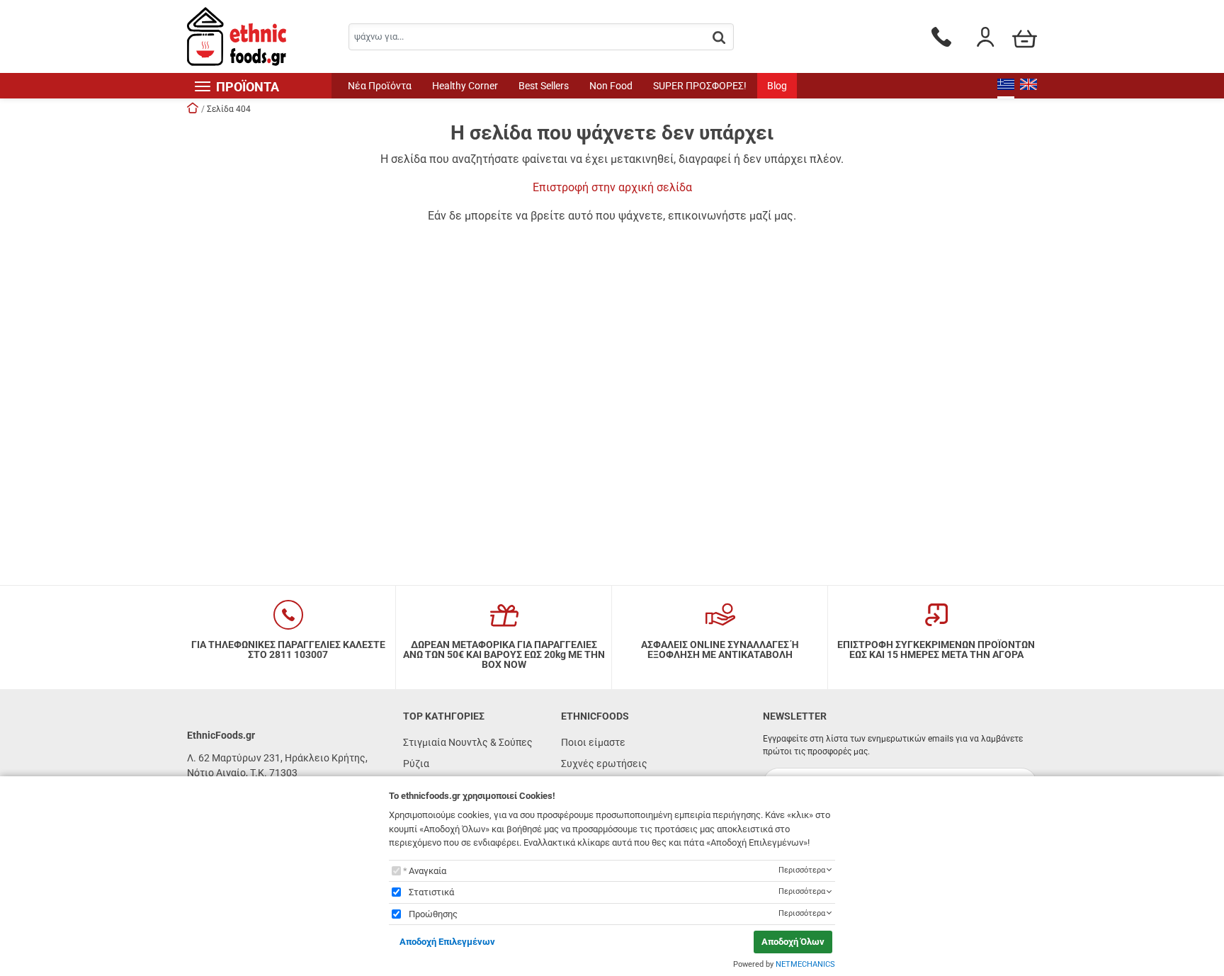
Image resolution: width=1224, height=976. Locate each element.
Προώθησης (433, 914)
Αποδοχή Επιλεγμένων (447, 941)
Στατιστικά (431, 892)
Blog (777, 85)
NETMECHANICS (805, 964)
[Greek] (1005, 85)
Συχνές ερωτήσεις (604, 763)
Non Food (611, 85)
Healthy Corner (465, 85)
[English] (1028, 85)
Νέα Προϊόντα (380, 85)
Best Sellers (543, 85)
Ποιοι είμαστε (593, 742)
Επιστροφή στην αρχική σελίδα (612, 187)
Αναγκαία (427, 871)
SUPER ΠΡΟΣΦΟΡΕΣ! (700, 85)
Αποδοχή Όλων (792, 941)
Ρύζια (416, 763)
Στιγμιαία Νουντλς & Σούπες (468, 742)
